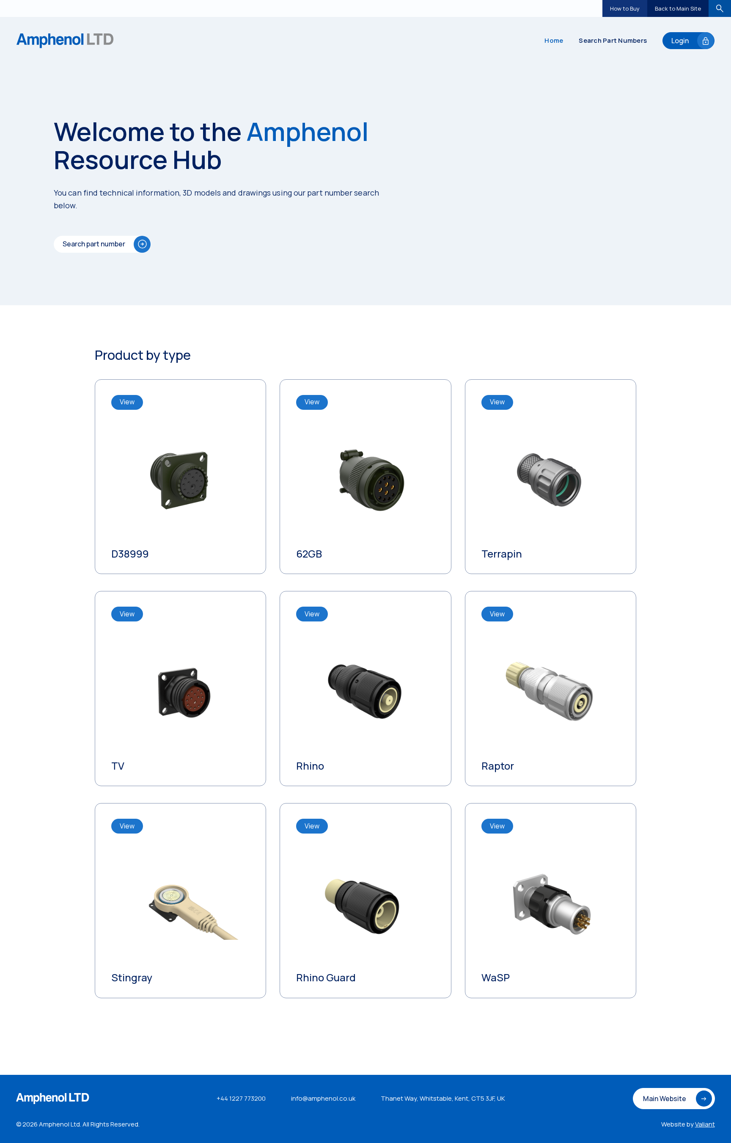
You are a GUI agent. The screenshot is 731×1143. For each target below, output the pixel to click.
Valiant (705, 1124)
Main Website (664, 1098)
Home (553, 40)
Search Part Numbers (613, 40)
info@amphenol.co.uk (323, 1098)
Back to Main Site (678, 8)
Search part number (94, 243)
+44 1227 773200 (241, 1098)
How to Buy (625, 8)
